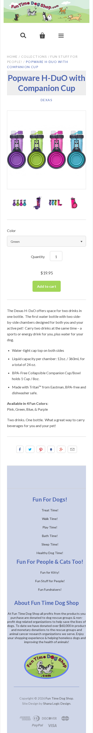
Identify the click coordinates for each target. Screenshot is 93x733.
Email (72, 449)
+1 (61, 449)
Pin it (41, 449)
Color (11, 230)
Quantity (38, 256)
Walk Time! (50, 519)
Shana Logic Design (56, 703)
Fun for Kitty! (49, 572)
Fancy (51, 449)
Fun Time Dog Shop (59, 698)
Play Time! (49, 527)
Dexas (46, 100)
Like (19, 449)
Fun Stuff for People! (50, 581)
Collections (34, 56)
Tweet (30, 449)
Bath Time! (50, 536)
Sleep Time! (50, 544)
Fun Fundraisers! (50, 589)
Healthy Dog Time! (50, 553)
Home (12, 56)
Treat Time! (50, 510)
